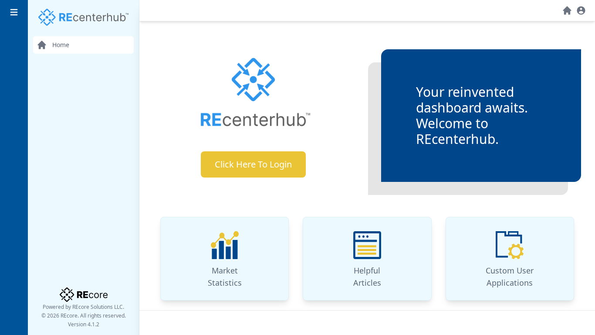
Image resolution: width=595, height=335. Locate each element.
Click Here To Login (253, 164)
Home (60, 45)
